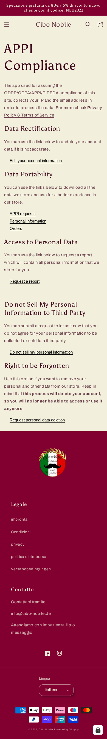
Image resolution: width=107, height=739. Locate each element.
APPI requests (23, 213)
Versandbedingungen (31, 569)
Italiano (51, 690)
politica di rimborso (28, 557)
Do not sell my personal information (41, 352)
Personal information (28, 221)
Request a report (25, 281)
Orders (16, 228)
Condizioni (21, 532)
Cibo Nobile (46, 729)
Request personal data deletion (37, 420)
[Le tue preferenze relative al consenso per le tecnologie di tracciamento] (98, 730)
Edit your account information (36, 160)
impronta (19, 519)
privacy (17, 544)
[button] (7, 24)
